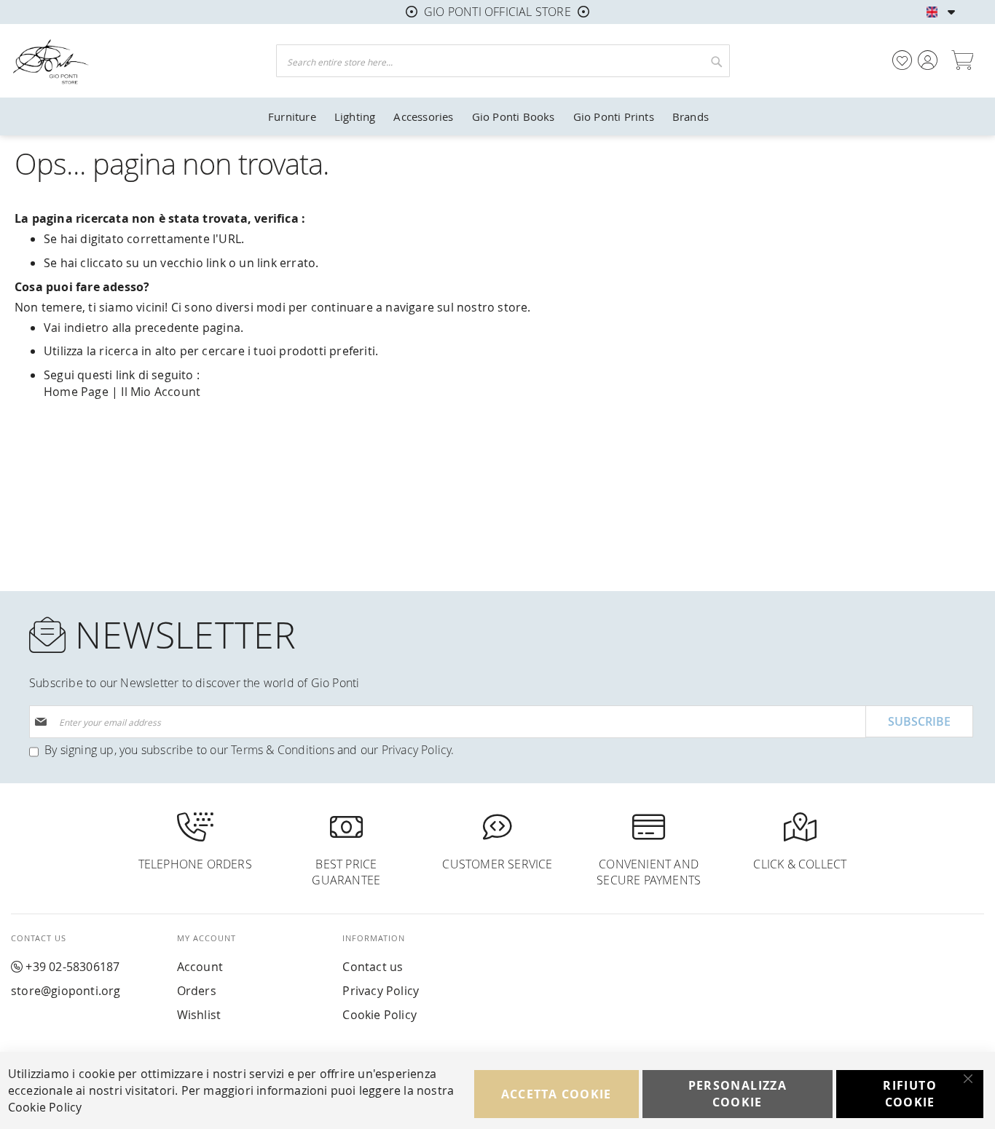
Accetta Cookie (556, 1094)
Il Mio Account (160, 392)
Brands (690, 116)
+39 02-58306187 (72, 967)
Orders (196, 991)
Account (200, 967)
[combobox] (503, 60)
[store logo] (127, 61)
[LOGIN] (927, 60)
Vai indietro (76, 328)
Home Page (76, 392)
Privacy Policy (417, 750)
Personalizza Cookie (737, 1093)
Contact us (372, 967)
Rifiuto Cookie (909, 1093)
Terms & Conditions (282, 750)
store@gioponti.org (66, 991)
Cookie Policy (379, 1015)
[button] (952, 12)
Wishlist (199, 1015)
